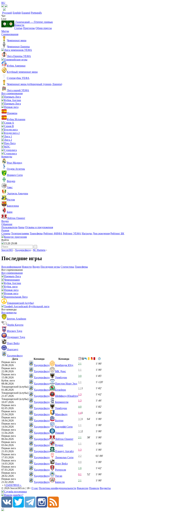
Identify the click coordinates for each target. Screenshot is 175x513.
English (17, 12)
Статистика (67, 266)
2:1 (80, 363)
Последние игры (50, 266)
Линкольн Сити (64, 457)
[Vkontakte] (6, 506)
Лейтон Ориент (64, 438)
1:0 (80, 468)
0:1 (80, 474)
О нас (34, 488)
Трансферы (36, 233)
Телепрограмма (20, 233)
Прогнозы (29, 28)
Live (3, 18)
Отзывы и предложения (39, 227)
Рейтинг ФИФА (52, 233)
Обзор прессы (44, 28)
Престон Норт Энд (66, 383)
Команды (6, 156)
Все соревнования (12, 93)
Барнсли (60, 482)
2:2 (80, 455)
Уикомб (59, 432)
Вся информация (11, 266)
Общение (6, 224)
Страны (5, 233)
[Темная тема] (2, 6)
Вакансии (82, 488)
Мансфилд (61, 414)
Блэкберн (60, 389)
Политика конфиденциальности (57, 488)
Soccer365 (7, 250)
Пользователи (9, 227)
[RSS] (53, 506)
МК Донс (60, 371)
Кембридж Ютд (64, 365)
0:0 (80, 462)
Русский (7, 12)
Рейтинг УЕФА (72, 233)
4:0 (80, 406)
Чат (3, 15)
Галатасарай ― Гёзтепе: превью (33, 21)
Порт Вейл (61, 463)
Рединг (59, 445)
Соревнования (9, 34)
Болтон (59, 420)
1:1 (80, 369)
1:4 (80, 412)
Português (36, 12)
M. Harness (39, 250)
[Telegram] (30, 506)
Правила (94, 488)
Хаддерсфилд (23, 250)
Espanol (26, 12)
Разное (5, 230)
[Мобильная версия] (6, 6)
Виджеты (105, 488)
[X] (18, 506)
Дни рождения (101, 233)
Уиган (58, 475)
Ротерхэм (60, 469)
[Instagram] (41, 506)
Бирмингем (61, 402)
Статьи (18, 28)
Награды (87, 233)
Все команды (9, 312)
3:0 (80, 375)
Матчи (5, 31)
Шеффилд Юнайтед (66, 395)
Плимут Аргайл (64, 451)
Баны (21, 227)
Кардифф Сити (64, 426)
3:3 (80, 419)
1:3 (80, 394)
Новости (19, 25)
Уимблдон (61, 377)
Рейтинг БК (117, 233)
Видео (5, 221)
